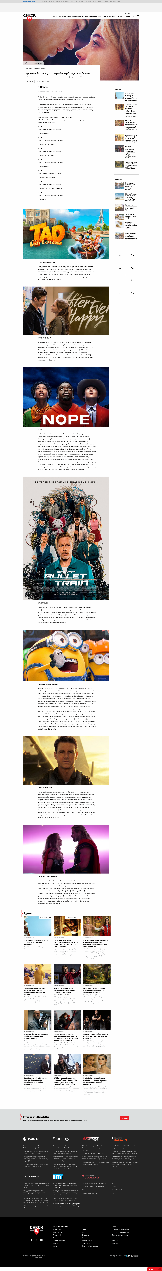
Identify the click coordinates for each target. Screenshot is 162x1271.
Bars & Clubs (57, 1232)
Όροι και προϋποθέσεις (120, 1232)
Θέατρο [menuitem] (105, 16)
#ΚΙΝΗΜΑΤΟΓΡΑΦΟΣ (44, 81)
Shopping (85, 1235)
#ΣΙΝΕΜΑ (30, 81)
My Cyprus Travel (115, 1)
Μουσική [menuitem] (85, 16)
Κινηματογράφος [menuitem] (95, 16)
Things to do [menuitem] (76, 16)
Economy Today (68, 1)
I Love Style (83, 1)
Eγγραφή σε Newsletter (120, 1229)
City (76, 1)
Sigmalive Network (29, 1)
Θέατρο (55, 1243)
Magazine (98, 1)
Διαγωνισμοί (87, 1243)
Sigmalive (44, 1)
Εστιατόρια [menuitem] (57, 16)
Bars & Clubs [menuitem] (66, 16)
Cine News (29, 69)
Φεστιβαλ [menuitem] (112, 16)
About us (115, 1240)
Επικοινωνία (116, 1238)
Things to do (57, 1235)
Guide (84, 1238)
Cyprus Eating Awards (90, 1246)
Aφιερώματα (87, 1240)
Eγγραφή (125, 1118)
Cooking (105, 1)
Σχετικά (28, 913)
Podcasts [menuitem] (126, 16)
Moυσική (56, 1238)
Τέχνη (84, 1232)
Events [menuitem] (119, 16)
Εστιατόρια (57, 1229)
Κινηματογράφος (39, 69)
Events (55, 1246)
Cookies (115, 1243)
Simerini (51, 1)
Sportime (59, 1)
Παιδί (84, 1229)
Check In (91, 1)
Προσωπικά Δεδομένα (120, 1235)
